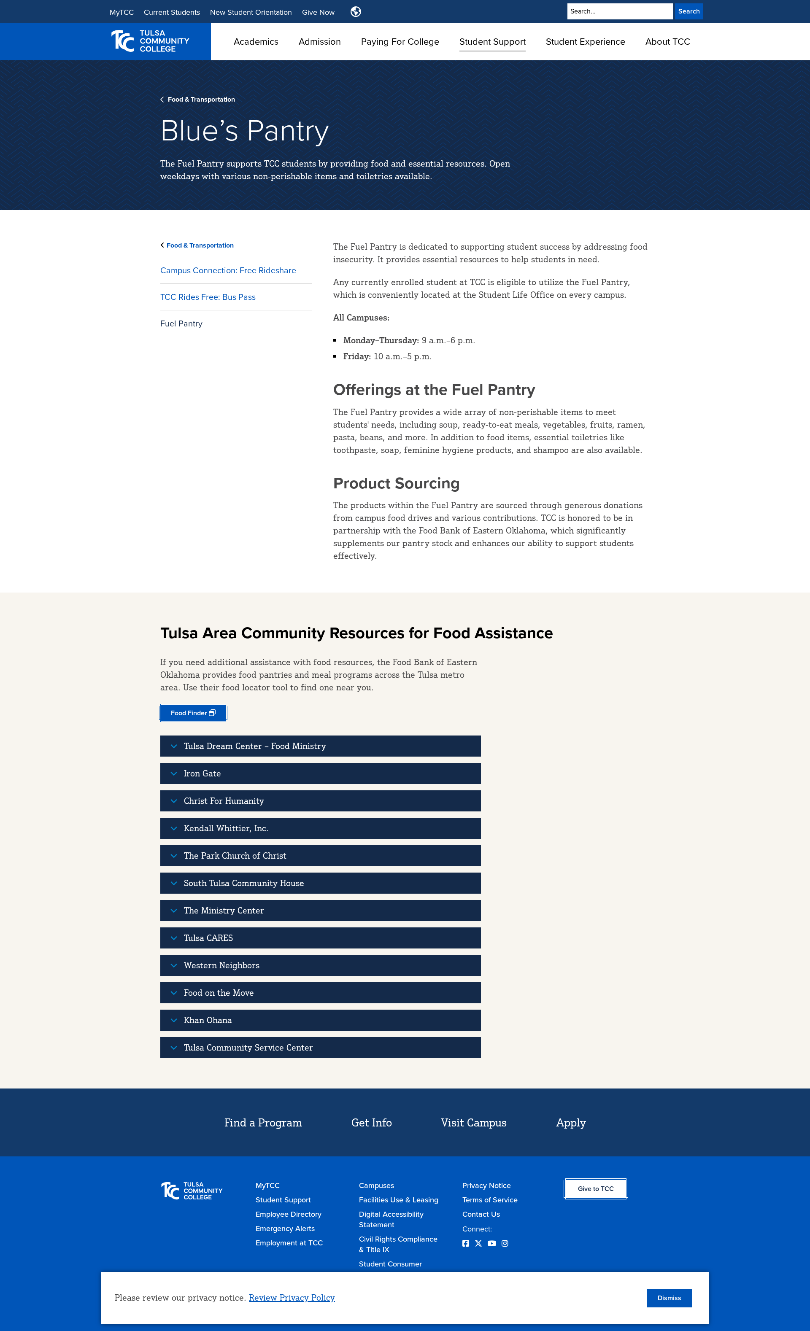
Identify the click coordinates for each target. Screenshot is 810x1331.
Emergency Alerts (285, 1228)
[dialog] (405, 1298)
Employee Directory (288, 1214)
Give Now (318, 12)
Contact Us (481, 1214)
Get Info (371, 1122)
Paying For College (400, 41)
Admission (320, 41)
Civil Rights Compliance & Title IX (398, 1244)
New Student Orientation (251, 12)
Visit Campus (474, 1122)
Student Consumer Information (390, 1269)
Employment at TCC (289, 1242)
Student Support (492, 41)
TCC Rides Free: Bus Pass (208, 297)
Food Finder (189, 713)
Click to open (256, 54)
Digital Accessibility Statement (391, 1219)
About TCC (667, 41)
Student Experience (585, 41)
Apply (571, 1122)
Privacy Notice (486, 1185)
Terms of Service (490, 1199)
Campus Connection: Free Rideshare (228, 270)
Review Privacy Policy (292, 1297)
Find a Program (263, 1122)
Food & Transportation (201, 99)
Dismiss (669, 1298)
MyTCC (122, 12)
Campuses (376, 1185)
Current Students (172, 12)
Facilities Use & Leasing (398, 1199)
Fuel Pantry (181, 323)
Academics (256, 41)
